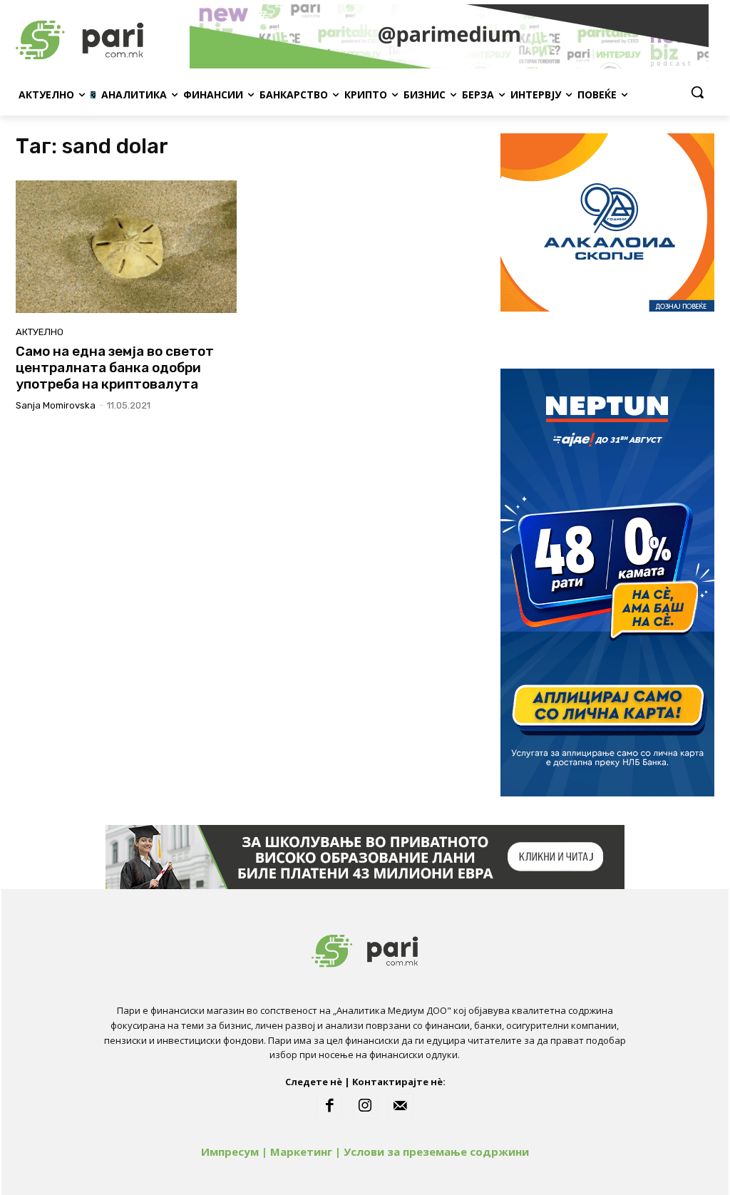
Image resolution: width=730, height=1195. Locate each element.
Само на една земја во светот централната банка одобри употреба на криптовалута (115, 367)
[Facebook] (329, 1106)
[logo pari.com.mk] (99, 36)
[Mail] (400, 1106)
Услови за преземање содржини (436, 1151)
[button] (697, 92)
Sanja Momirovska (56, 405)
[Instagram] (365, 1106)
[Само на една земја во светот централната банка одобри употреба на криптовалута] (126, 246)
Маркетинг (301, 1151)
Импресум (230, 1151)
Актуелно (39, 332)
